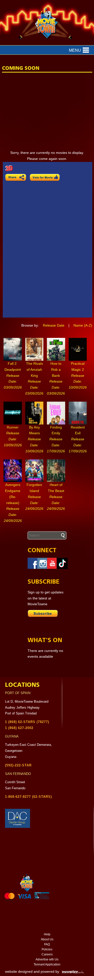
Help (47, 934)
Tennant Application (47, 964)
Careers (47, 954)
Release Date (53, 325)
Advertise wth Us (47, 959)
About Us (47, 939)
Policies (47, 949)
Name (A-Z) (82, 325)
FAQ (47, 944)
